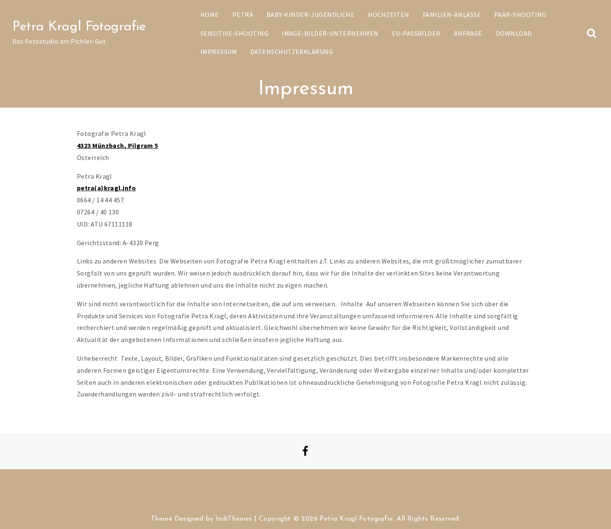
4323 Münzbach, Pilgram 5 (117, 145)
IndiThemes (234, 519)
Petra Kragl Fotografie (79, 27)
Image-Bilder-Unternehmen (330, 33)
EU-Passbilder (416, 33)
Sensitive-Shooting (234, 33)
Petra (242, 14)
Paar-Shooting (520, 14)
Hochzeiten (388, 14)
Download (514, 33)
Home (209, 14)
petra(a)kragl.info (106, 188)
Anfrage (468, 33)
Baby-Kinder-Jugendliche (310, 14)
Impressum (218, 51)
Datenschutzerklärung (291, 51)
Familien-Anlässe (452, 14)
